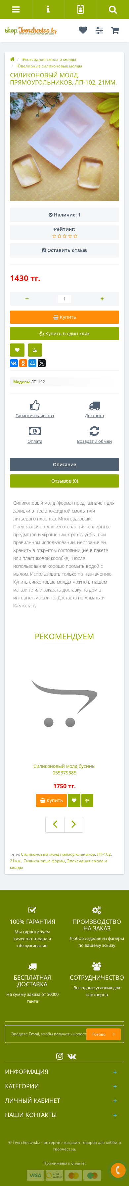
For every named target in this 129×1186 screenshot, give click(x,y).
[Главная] (12, 59)
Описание (64, 464)
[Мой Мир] (32, 363)
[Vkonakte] (70, 1055)
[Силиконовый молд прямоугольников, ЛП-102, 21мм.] (64, 146)
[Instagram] (58, 1055)
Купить (54, 800)
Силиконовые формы (44, 861)
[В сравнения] (87, 800)
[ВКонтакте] (14, 363)
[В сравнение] (35, 350)
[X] (42, 363)
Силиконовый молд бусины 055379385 (64, 769)
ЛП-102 (104, 854)
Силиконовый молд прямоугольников (58, 854)
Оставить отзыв (67, 250)
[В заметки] (74, 800)
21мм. (16, 861)
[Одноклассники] (23, 363)
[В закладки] (17, 350)
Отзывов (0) (64, 481)
